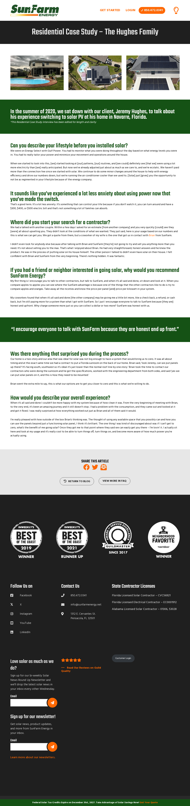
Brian (152, 235)
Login (130, 10)
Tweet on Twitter (95, 467)
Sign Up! (52, 747)
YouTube (25, 623)
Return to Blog (79, 481)
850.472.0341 (153, 10)
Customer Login (123, 658)
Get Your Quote (149, 803)
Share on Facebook (86, 467)
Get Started (110, 10)
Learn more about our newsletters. (32, 757)
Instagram (26, 614)
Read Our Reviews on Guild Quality (81, 669)
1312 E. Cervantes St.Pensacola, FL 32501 (83, 616)
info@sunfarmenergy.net (86, 604)
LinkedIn (25, 632)
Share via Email (103, 467)
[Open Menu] (176, 10)
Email (13, 696)
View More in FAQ (114, 481)
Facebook (26, 595)
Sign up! (52, 702)
